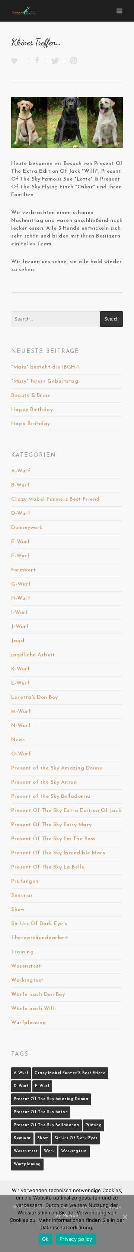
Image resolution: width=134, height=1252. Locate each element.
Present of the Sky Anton (44, 782)
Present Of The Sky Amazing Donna (51, 1099)
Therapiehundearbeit (39, 938)
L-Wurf (20, 683)
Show (17, 909)
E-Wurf (20, 542)
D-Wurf (20, 513)
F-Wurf (20, 556)
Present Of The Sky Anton (41, 1112)
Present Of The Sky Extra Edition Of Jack (66, 810)
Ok (45, 1239)
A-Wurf (20, 471)
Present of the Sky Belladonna (51, 796)
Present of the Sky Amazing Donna (57, 768)
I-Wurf (19, 612)
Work (49, 1151)
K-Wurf (20, 669)
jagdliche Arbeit (33, 655)
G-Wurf (21, 584)
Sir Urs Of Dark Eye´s (39, 924)
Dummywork (26, 528)
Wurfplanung (28, 1023)
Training (22, 952)
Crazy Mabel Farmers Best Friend (55, 499)
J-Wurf (20, 627)
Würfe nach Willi (33, 1009)
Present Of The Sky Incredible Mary (58, 853)
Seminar (22, 895)
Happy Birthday (32, 409)
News (18, 740)
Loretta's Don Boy (34, 697)
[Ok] (124, 1216)
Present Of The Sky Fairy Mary (51, 825)
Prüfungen (25, 881)
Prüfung (94, 1125)
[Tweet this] (55, 61)
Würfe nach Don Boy (38, 994)
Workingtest (27, 980)
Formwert (23, 570)
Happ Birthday (30, 424)
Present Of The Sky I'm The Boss (53, 839)
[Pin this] (72, 61)
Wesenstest (26, 966)
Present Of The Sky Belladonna (46, 1125)
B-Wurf (20, 485)
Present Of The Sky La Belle (48, 867)
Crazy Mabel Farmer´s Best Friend (70, 1073)
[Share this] (37, 61)
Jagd (17, 641)
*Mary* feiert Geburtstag (44, 381)
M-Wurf (21, 711)
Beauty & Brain (31, 395)
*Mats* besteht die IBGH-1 (45, 367)
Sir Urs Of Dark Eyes (76, 1138)
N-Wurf (21, 726)
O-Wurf (21, 754)
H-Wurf (20, 598)
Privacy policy (76, 1239)
